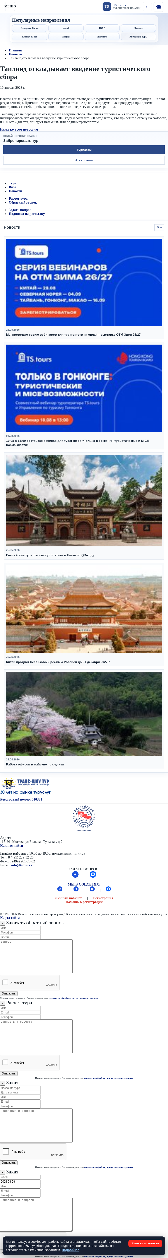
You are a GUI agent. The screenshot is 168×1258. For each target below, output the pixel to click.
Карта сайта (10, 918)
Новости (15, 54)
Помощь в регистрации (84, 902)
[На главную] (147, 6)
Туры (13, 183)
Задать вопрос (20, 210)
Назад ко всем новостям (19, 129)
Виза (12, 187)
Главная (15, 50)
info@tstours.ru (23, 865)
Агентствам (84, 160)
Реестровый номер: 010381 (21, 799)
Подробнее (70, 1250)
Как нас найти (11, 845)
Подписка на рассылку (27, 214)
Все (159, 227)
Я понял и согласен (145, 1243)
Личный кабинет (68, 898)
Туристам (84, 149)
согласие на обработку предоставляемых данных (73, 998)
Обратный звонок (23, 202)
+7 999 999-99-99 (158, 6)
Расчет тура (18, 198)
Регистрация (103, 898)
